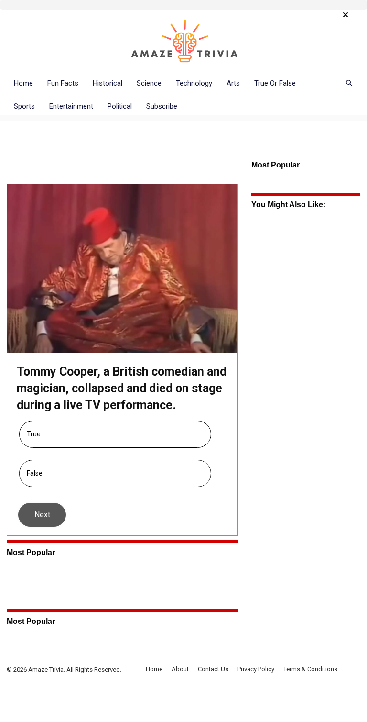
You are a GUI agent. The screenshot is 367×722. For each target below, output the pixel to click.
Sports (24, 106)
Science (149, 83)
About (180, 669)
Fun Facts (62, 83)
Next (42, 514)
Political (120, 106)
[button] (348, 83)
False (35, 473)
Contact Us (213, 669)
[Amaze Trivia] (183, 41)
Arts (233, 83)
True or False (275, 83)
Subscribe (161, 106)
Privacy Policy (255, 669)
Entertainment (71, 106)
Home (23, 83)
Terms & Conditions (310, 669)
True (34, 434)
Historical (107, 83)
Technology (194, 83)
